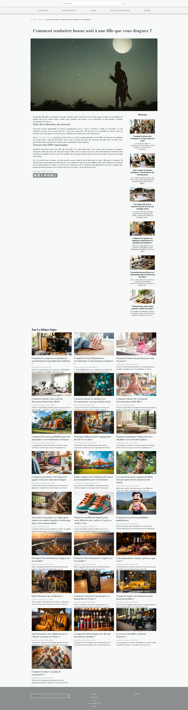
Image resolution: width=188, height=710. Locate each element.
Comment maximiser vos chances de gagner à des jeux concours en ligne (49, 478)
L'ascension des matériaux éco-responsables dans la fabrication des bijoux (142, 274)
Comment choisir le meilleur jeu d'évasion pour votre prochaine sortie (92, 400)
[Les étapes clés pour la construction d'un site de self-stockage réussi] (142, 194)
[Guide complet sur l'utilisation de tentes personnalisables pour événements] (94, 462)
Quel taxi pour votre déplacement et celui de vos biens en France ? (49, 635)
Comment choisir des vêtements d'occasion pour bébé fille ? (132, 400)
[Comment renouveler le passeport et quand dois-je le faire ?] (94, 582)
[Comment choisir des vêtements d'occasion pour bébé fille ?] (136, 384)
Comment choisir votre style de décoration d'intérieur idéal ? (47, 400)
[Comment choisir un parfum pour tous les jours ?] (136, 344)
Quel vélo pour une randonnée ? (47, 596)
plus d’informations (44, 137)
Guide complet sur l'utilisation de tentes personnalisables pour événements (93, 478)
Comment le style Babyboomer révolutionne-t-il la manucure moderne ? (93, 361)
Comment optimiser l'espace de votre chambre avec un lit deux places (134, 438)
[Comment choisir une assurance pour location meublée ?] (136, 582)
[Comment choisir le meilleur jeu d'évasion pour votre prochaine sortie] (94, 384)
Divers (147, 10)
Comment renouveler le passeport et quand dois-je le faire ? (92, 597)
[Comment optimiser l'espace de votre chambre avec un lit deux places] (136, 422)
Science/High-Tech (120, 10)
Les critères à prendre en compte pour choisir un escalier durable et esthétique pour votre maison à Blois (51, 520)
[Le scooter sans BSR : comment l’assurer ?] (136, 619)
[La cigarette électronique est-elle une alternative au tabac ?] (94, 619)
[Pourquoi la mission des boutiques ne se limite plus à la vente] (142, 126)
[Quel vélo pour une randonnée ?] (52, 582)
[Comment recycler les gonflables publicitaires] (136, 503)
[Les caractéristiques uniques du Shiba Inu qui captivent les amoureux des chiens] (136, 462)
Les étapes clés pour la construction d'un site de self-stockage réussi (142, 206)
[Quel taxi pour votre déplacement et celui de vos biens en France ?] (52, 619)
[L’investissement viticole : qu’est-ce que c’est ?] (136, 544)
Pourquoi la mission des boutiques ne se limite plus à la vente (142, 138)
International (69, 10)
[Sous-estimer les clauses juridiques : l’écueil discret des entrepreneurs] (142, 160)
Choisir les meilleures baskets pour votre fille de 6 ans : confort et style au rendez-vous (92, 520)
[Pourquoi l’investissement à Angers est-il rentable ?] (52, 544)
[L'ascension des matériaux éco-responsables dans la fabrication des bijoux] (142, 262)
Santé (93, 10)
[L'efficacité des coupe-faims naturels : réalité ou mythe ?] (142, 296)
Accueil (33, 19)
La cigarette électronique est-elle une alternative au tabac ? (92, 635)
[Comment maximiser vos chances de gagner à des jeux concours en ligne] (52, 462)
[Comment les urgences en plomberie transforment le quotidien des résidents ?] (142, 228)
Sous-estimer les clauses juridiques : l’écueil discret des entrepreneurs (142, 172)
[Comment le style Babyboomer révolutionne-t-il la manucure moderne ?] (94, 344)
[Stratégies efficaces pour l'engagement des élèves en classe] (94, 422)
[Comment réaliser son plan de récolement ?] (52, 657)
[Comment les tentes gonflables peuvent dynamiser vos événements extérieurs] (52, 422)
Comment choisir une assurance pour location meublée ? (134, 597)
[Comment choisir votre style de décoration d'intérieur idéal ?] (52, 384)
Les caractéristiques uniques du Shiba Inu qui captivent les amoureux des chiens (134, 480)
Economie (43, 10)
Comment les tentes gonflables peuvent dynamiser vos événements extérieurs (51, 438)
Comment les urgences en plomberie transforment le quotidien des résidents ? (142, 240)
